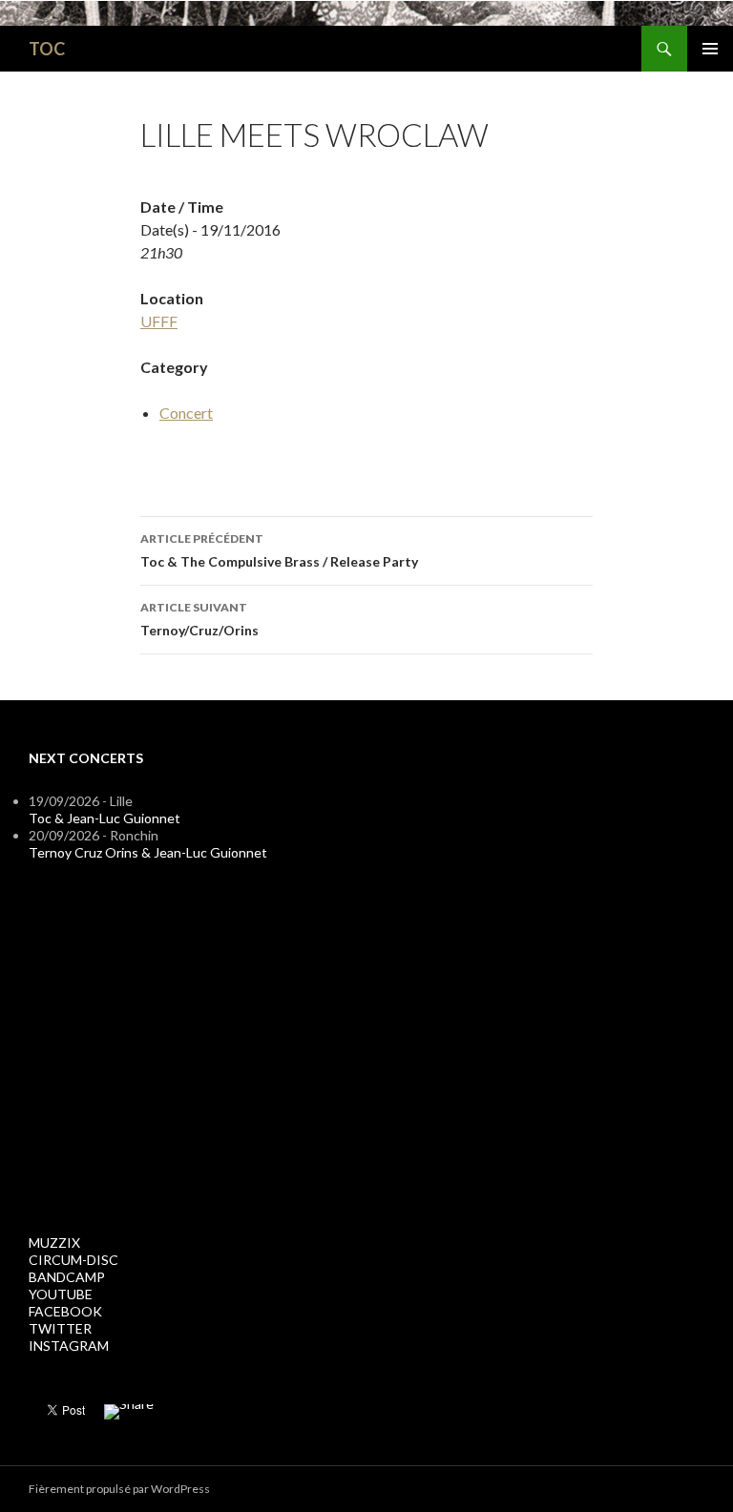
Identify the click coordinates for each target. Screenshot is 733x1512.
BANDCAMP (67, 1277)
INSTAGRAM (69, 1345)
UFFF (159, 321)
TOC (47, 48)
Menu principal (710, 49)
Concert (186, 413)
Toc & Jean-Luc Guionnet (104, 818)
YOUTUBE (61, 1294)
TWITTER (60, 1328)
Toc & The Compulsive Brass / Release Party (279, 550)
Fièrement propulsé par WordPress (119, 1488)
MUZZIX (54, 1242)
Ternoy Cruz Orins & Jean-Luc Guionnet (148, 852)
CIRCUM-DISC (73, 1260)
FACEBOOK (65, 1311)
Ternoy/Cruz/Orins (199, 619)
